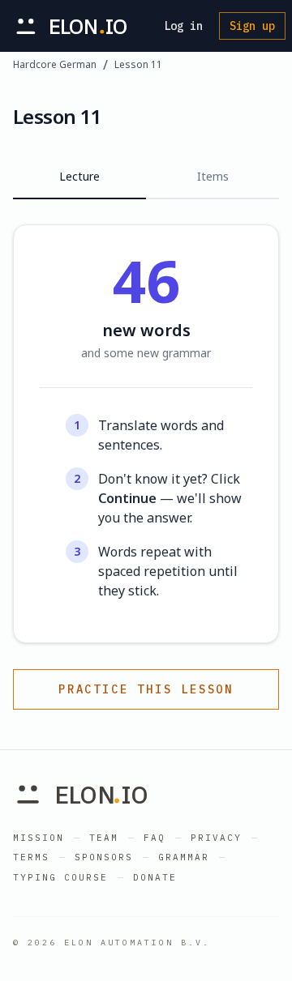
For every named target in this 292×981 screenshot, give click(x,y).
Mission (38, 837)
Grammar (183, 857)
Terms (31, 857)
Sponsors (104, 857)
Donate (155, 877)
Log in (183, 26)
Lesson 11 (138, 64)
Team (103, 837)
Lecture (79, 176)
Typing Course (60, 877)
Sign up (252, 26)
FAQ (154, 837)
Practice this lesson (146, 689)
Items (213, 176)
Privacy (216, 837)
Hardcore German (55, 64)
